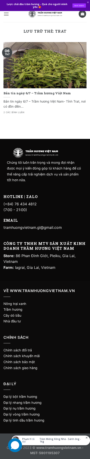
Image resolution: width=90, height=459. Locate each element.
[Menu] (6, 14)
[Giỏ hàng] (82, 14)
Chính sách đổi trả (17, 350)
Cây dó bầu (12, 315)
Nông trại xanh (14, 304)
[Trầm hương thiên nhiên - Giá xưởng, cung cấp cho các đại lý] (45, 14)
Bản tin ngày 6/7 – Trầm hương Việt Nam (37, 93)
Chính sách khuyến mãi (21, 356)
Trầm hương (12, 309)
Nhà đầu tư (12, 321)
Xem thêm (79, 5)
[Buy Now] (51, 440)
